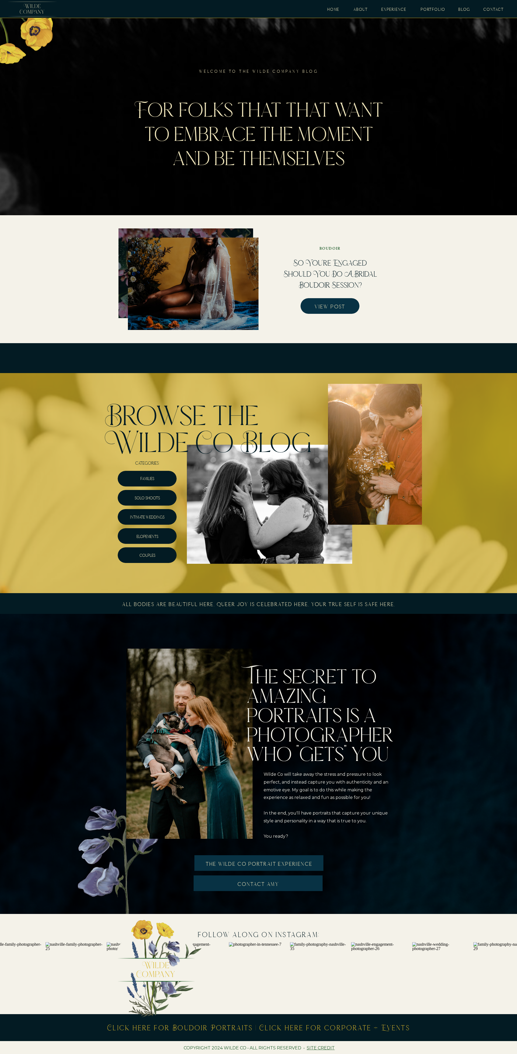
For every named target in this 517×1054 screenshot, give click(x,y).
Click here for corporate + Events (334, 1027)
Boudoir (330, 248)
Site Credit (321, 1047)
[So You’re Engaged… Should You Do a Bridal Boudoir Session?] (193, 284)
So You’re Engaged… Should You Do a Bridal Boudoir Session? (330, 273)
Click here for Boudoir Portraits (180, 1027)
